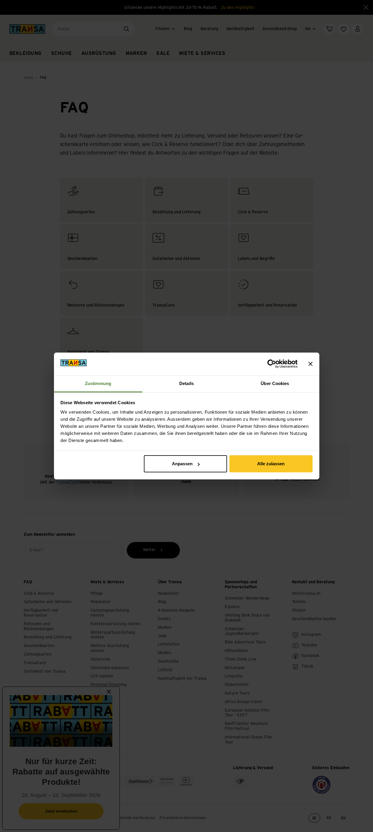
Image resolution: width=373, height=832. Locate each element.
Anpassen (182, 463)
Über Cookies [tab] (275, 383)
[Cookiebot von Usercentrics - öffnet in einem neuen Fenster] (272, 363)
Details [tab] (186, 383)
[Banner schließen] (310, 364)
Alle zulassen (271, 463)
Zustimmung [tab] (98, 383)
